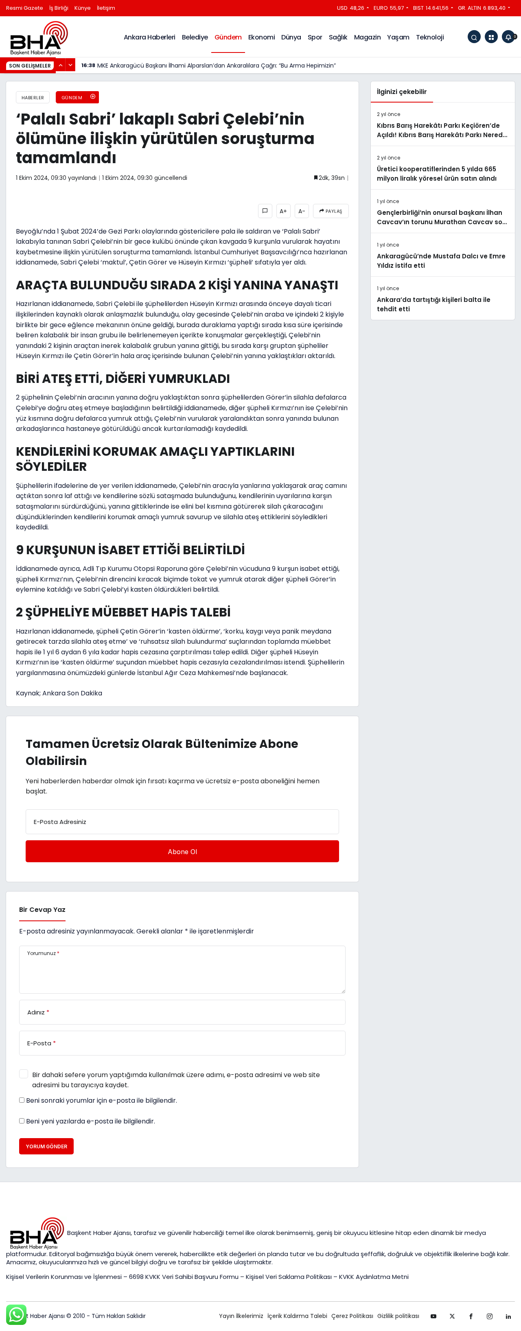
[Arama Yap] (474, 36)
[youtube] (433, 1316)
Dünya (291, 37)
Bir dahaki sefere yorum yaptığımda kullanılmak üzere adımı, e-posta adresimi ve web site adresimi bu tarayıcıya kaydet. (176, 1080)
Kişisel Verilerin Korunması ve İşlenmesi (64, 1276)
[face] (470, 1316)
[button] (491, 36)
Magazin (367, 37)
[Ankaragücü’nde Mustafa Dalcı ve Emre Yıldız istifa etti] (443, 254)
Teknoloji (430, 37)
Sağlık (338, 37)
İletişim (106, 8)
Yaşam (398, 37)
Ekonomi (261, 37)
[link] (508, 1316)
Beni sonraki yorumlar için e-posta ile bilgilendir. (101, 1100)
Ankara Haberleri (149, 37)
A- (301, 211)
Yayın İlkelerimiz (241, 1316)
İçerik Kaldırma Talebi (297, 1316)
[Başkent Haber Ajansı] (38, 37)
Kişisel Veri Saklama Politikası (289, 1276)
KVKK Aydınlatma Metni (374, 1276)
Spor (315, 37)
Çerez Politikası (352, 1316)
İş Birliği (58, 8)
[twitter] (452, 1316)
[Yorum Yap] (265, 211)
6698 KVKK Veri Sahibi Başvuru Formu (184, 1276)
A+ (283, 211)
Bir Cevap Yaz (42, 909)
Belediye (195, 37)
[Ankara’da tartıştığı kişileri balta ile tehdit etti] (443, 298)
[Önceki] (61, 64)
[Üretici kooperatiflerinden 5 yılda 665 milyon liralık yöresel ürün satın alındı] (443, 167)
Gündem (228, 37)
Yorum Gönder (46, 1146)
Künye (82, 8)
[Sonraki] (70, 64)
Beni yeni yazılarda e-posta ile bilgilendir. (90, 1121)
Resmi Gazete (24, 8)
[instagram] (489, 1316)
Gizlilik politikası (398, 1316)
